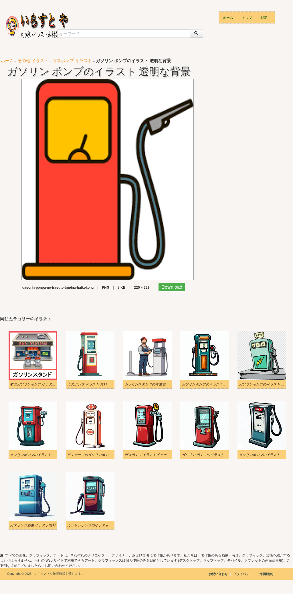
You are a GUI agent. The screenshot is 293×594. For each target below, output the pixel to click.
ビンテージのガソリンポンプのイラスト (98, 454)
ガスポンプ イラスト (72, 60)
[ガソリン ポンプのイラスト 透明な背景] (107, 178)
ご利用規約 (265, 574)
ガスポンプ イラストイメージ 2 (148, 454)
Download (171, 287)
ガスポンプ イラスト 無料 (87, 384)
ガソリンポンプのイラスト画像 (34, 454)
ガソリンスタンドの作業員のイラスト (153, 384)
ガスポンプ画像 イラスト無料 (33, 525)
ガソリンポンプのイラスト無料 (206, 384)
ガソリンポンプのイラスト (259, 454)
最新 (264, 17)
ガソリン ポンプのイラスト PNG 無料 (210, 454)
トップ (247, 17)
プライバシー (243, 574)
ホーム (228, 17)
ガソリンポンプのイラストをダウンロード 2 (101, 525)
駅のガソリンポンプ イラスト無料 (36, 384)
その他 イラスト (33, 60)
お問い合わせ (218, 574)
